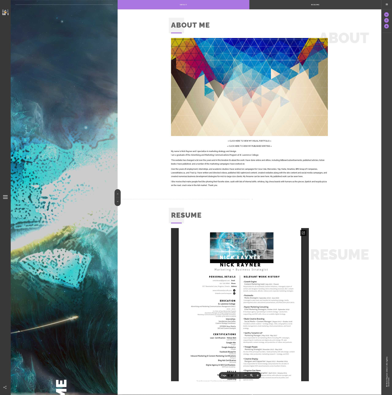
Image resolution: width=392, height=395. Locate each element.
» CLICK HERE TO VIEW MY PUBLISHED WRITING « (249, 146)
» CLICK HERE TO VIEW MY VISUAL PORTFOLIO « (249, 141)
